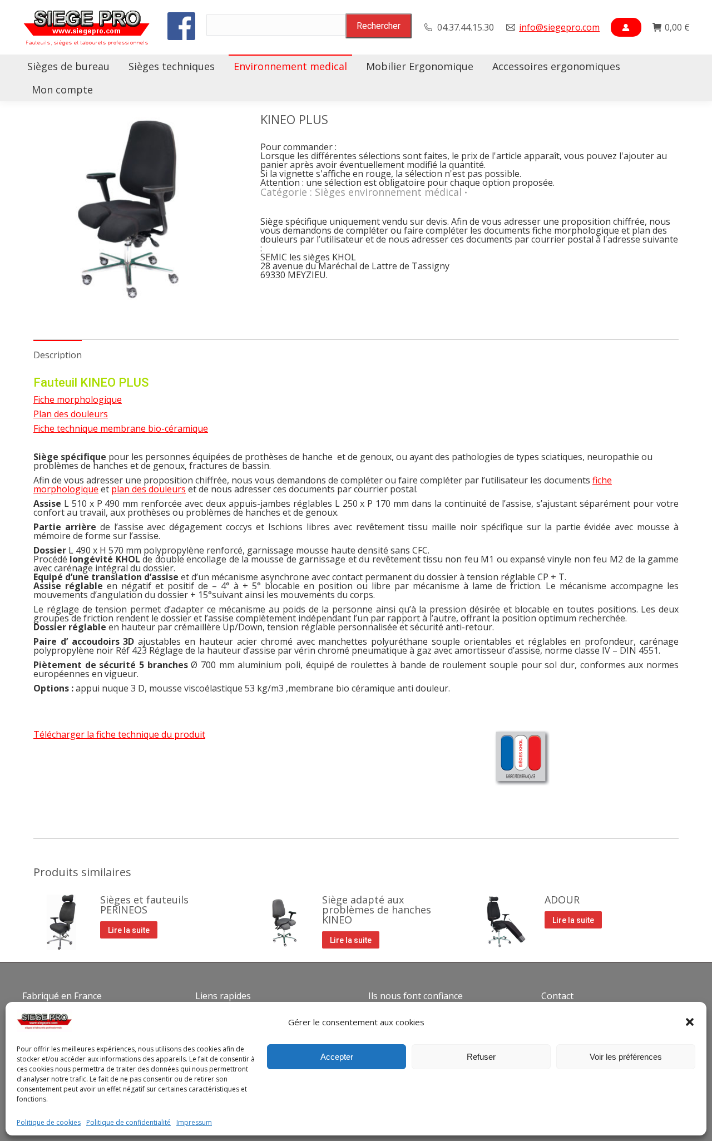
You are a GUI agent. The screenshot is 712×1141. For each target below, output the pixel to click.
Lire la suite (129, 930)
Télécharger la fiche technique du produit (119, 734)
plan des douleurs (148, 489)
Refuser (481, 1056)
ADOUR (562, 900)
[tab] (57, 349)
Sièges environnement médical (388, 192)
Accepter (336, 1056)
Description (57, 355)
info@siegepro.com (559, 27)
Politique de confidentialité (128, 1122)
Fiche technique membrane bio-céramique (120, 428)
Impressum (194, 1122)
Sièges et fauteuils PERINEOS (144, 905)
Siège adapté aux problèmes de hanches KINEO (376, 910)
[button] (689, 1022)
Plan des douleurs (70, 414)
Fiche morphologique (77, 399)
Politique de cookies (49, 1122)
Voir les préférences (626, 1056)
